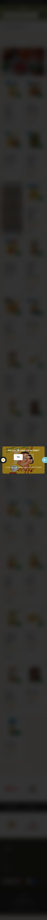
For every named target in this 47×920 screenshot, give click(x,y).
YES (18, 457)
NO (29, 457)
